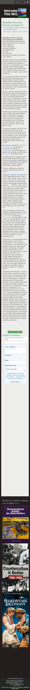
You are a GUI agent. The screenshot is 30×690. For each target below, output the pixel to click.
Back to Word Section (13, 332)
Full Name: (8, 355)
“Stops (7, 154)
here (17, 503)
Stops (23, 219)
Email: (7, 360)
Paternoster (7, 150)
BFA (17, 647)
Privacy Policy (16, 685)
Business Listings (19, 684)
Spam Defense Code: (10, 365)
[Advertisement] (15, 440)
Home (25, 2)
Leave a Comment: (10, 347)
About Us (12, 684)
